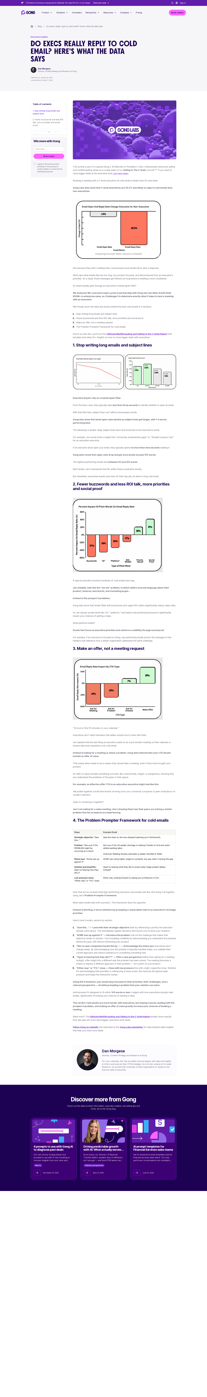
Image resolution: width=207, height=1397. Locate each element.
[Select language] (176, 3)
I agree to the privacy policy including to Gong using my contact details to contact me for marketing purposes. (50, 168)
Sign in (183, 3)
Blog (40, 26)
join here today (121, 173)
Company (124, 12)
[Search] (172, 3)
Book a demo (48, 156)
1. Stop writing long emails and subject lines (46, 112)
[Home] (32, 26)
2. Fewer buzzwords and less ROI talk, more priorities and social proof (48, 122)
